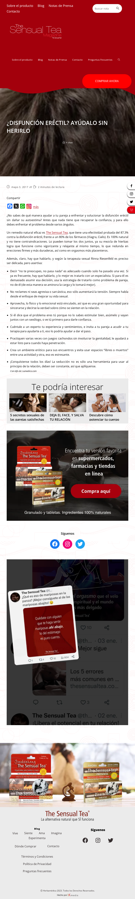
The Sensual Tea (57, 232)
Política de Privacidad (37, 864)
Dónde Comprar (25, 846)
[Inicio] (64, 142)
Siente (28, 833)
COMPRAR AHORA (107, 81)
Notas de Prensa (61, 6)
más (36, 207)
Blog (41, 6)
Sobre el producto (20, 6)
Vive (70, 142)
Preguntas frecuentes (37, 871)
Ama (42, 833)
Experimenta (37, 838)
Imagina (56, 833)
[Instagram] (29, 207)
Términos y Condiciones (37, 856)
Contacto (13, 11)
